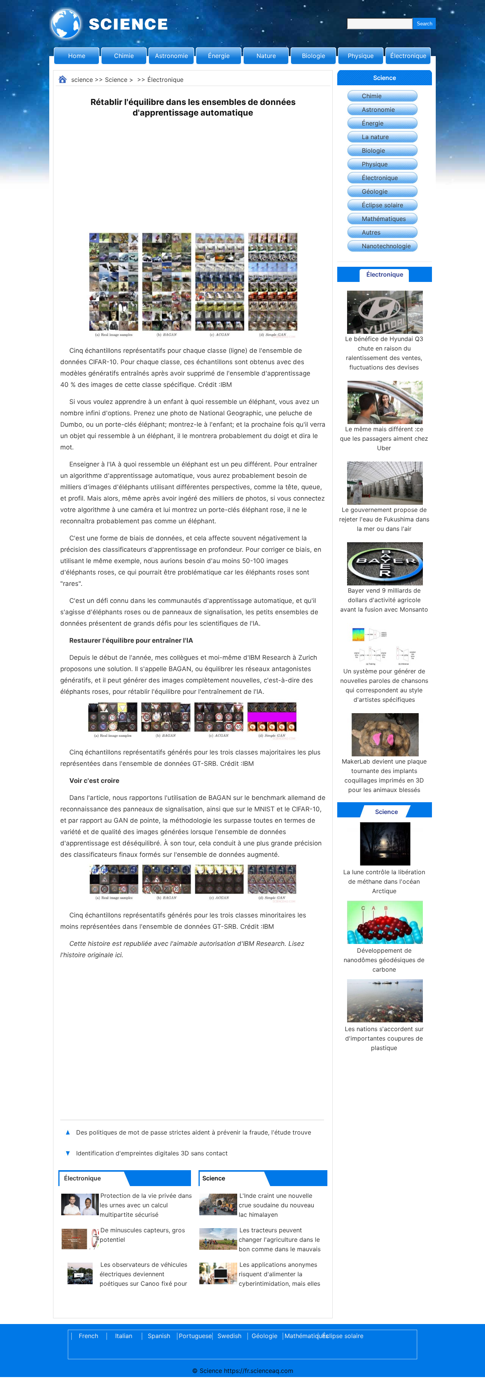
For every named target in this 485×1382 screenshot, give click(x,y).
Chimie (124, 55)
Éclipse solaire (382, 205)
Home (76, 55)
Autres (371, 232)
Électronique (408, 55)
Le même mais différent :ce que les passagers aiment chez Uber (384, 438)
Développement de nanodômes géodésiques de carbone (384, 960)
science (82, 79)
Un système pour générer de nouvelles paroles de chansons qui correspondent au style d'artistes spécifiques (384, 685)
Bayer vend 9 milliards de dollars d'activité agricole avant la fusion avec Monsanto (384, 600)
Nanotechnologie (386, 246)
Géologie (375, 191)
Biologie (313, 55)
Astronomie (171, 55)
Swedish (229, 1336)
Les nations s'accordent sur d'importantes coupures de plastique (384, 1038)
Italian (123, 1336)
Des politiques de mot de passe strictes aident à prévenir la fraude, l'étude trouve (193, 1132)
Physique (361, 55)
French (88, 1336)
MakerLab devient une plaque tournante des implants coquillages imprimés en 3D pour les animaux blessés (384, 776)
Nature (266, 55)
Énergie (219, 55)
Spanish (159, 1336)
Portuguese (194, 1336)
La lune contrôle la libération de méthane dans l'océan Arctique (384, 881)
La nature (375, 137)
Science (116, 79)
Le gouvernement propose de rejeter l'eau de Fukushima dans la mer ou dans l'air (384, 519)
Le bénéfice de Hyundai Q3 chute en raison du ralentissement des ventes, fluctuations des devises (384, 353)
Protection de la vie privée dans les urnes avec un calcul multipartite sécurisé (146, 1205)
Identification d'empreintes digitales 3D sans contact (152, 1153)
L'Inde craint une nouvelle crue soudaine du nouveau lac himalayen (276, 1205)
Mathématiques (384, 218)
